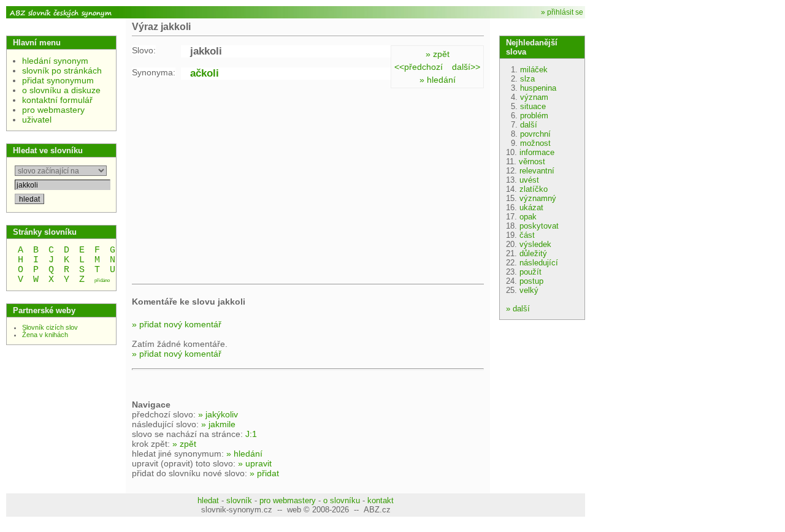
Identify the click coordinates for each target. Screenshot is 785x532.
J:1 (251, 434)
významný (537, 198)
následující (538, 262)
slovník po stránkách (62, 70)
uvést (529, 179)
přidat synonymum (58, 80)
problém (534, 115)
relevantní (536, 170)
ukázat (531, 207)
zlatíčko (533, 189)
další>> (466, 67)
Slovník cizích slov (50, 327)
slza (527, 78)
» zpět (438, 54)
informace (536, 152)
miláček (534, 69)
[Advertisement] (235, 184)
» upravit (255, 463)
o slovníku (341, 500)
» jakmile (218, 424)
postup (531, 281)
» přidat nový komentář (176, 324)
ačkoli (204, 73)
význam (534, 97)
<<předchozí (418, 67)
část (527, 235)
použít (530, 271)
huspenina (538, 88)
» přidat (264, 473)
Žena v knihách (45, 334)
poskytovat (539, 225)
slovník (239, 500)
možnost (535, 143)
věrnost (532, 161)
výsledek (535, 244)
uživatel (37, 119)
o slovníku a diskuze (61, 90)
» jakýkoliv (218, 414)
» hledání (437, 80)
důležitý (533, 253)
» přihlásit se (562, 12)
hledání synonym (55, 61)
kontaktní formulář (57, 100)
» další (518, 308)
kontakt (380, 500)
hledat (208, 500)
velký (528, 290)
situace (533, 106)
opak (528, 216)
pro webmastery (53, 110)
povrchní (535, 134)
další (528, 124)
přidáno (102, 280)
